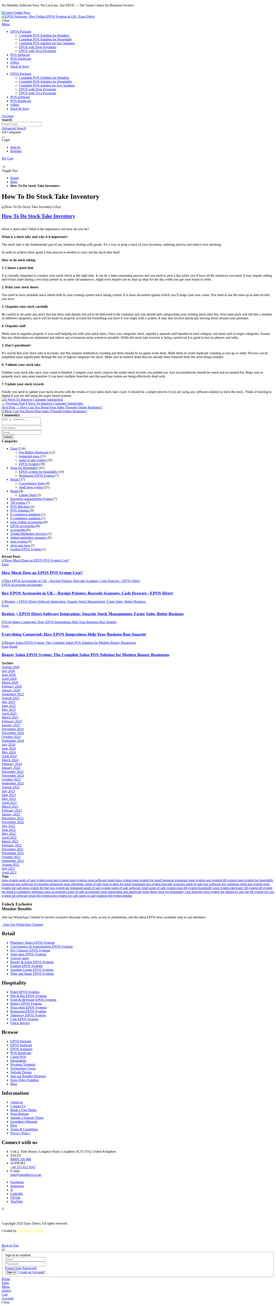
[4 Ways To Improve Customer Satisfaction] (32, 399)
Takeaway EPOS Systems (28, 1015)
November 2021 (13, 853)
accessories (18, 530)
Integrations (18, 1060)
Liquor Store (28, 495)
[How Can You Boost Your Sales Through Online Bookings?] (44, 411)
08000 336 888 (20, 1159)
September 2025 (13, 694)
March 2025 (10, 717)
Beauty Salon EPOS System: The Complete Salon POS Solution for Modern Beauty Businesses (85, 654)
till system (230, 880)
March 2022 (10, 841)
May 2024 (9, 752)
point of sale (194, 884)
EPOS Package (20, 1041)
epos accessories (55, 892)
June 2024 (9, 748)
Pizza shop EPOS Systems (28, 1007)
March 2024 (10, 760)
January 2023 (11, 814)
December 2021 (13, 849)
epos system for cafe (65, 896)
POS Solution (20, 510)
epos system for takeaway (221, 892)
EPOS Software (21, 1045)
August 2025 (10, 698)
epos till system (187, 888)
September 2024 (13, 740)
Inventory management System (31, 499)
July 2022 (8, 826)
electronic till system (244, 888)
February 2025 (12, 721)
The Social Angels (29, 1231)
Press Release (19, 1114)
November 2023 (13, 775)
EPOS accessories (23, 526)
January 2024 (11, 768)
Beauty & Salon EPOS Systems (32, 962)
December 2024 (13, 729)
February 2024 (12, 764)
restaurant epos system (190, 880)
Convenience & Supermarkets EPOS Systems (41, 946)
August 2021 (10, 865)
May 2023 (9, 799)
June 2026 (9, 675)
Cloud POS (18, 1057)
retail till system (40, 896)
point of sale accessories (84, 892)
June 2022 (9, 830)
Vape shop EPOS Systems (28, 954)
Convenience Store (32, 483)
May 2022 (9, 833)
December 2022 (13, 818)
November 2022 (13, 822)
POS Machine (20, 506)
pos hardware (133, 892)
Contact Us (18, 1106)
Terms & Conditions (24, 1129)
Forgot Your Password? (21, 1268)
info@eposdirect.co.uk (25, 1175)
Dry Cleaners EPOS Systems (30, 950)
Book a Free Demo (23, 1110)
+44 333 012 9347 (23, 1167)
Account (7, 116)
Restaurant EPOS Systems (28, 1011)
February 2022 (12, 845)
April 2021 (9, 872)
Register (16, 151)
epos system (19, 541)
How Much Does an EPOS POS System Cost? (42, 572)
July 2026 (8, 671)
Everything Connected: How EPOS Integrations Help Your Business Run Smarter (74, 634)
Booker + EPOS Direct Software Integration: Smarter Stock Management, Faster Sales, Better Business (92, 614)
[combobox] (22, 124)
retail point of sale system (159, 888)
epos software (98, 880)
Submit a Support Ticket (26, 1118)
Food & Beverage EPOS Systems (33, 1000)
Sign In (15, 147)
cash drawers (194, 892)
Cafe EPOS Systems (24, 1019)
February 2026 (12, 686)
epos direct (150, 892)
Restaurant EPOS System (37, 475)
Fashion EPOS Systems (26, 966)
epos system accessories (27, 522)
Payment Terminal (22, 1064)
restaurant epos (29, 456)
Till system (18, 503)
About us (16, 1102)
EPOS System (29, 464)
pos (242, 892)
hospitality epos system (214, 888)
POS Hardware (20, 1053)
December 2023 (13, 771)
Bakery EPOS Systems (26, 1003)
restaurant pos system (147, 884)
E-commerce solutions (25, 514)
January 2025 (11, 725)
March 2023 (10, 806)
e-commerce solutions (29, 892)
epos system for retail (117, 884)
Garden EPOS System (26, 549)
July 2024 (8, 744)
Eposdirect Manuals (23, 1121)
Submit (7, 437)
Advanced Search (14, 128)
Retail (14, 479)
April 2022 (9, 837)
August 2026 (10, 667)
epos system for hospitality (255, 880)
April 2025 (9, 713)
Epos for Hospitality (24, 468)
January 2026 (11, 690)
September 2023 (13, 783)
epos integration (112, 892)
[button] (6, 1287)
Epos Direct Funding (24, 1080)
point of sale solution (93, 896)
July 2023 (8, 791)
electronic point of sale (86, 884)
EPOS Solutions (21, 1049)
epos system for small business (153, 880)
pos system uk (60, 888)
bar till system (254, 892)
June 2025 (9, 706)
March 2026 (10, 682)
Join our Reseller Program (28, 1076)
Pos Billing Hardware (34, 452)
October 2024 (11, 737)
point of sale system (33, 460)
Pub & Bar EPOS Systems (28, 996)
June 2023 (9, 795)
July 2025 (8, 702)
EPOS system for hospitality (38, 472)
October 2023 (11, 779)
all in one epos (20, 545)
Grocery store (19, 958)
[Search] (3, 137)
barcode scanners (174, 884)
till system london (120, 896)
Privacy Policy (20, 1133)
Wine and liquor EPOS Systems (32, 973)
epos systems (78, 880)
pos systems (214, 880)
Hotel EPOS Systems (24, 992)
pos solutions (230, 884)
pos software (212, 884)
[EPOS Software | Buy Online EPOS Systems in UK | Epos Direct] (48, 16)
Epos (14, 448)
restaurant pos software (18, 884)
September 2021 (13, 861)
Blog (13, 182)
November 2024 (13, 733)
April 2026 (9, 678)
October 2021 (11, 857)
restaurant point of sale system (90, 888)
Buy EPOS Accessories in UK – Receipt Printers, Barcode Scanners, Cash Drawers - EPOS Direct (87, 593)
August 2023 (10, 787)
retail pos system (251, 884)
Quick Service (20, 1023)
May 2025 (9, 709)
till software (20, 896)
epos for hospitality (171, 892)
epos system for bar (36, 888)
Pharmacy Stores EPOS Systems (32, 942)
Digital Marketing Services (29, 534)
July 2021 (8, 868)
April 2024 (9, 756)
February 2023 (12, 810)
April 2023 (9, 802)
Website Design (21, 1072)
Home (14, 178)
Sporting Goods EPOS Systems (31, 970)
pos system (61, 880)
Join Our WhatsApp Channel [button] (23, 924)
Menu (6, 24)
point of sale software (126, 888)
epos (50, 880)
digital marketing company (28, 537)
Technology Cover (23, 1068)
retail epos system (31, 487)
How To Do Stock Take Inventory (38, 216)
